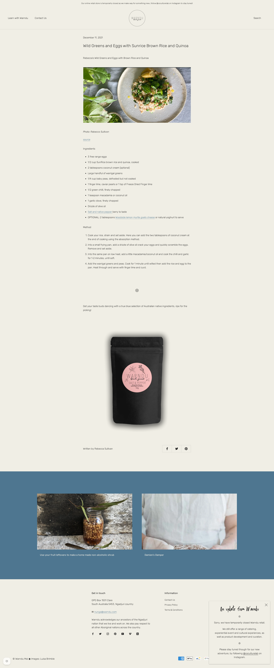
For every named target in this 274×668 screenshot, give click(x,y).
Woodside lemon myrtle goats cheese (135, 217)
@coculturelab (250, 653)
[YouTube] (122, 634)
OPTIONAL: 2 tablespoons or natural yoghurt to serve (136, 217)
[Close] (266, 604)
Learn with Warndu (18, 18)
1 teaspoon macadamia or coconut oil (107, 195)
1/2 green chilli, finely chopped (104, 189)
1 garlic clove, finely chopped (103, 200)
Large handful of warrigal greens (105, 173)
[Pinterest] (115, 634)
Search (257, 18)
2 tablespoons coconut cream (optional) (109, 167)
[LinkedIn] (137, 634)
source (86, 139)
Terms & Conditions (174, 610)
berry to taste (107, 211)
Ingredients (89, 148)
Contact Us (40, 18)
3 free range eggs (97, 156)
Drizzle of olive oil (97, 206)
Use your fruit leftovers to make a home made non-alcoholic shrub (77, 555)
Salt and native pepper (100, 211)
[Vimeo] (130, 634)
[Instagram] (108, 634)
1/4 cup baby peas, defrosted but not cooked (112, 178)
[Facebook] (93, 634)
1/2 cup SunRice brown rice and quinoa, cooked (113, 162)
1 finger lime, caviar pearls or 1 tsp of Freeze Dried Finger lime (120, 184)
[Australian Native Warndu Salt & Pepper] (137, 381)
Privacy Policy (171, 605)
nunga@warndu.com (105, 611)
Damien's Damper (154, 555)
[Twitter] (100, 634)
